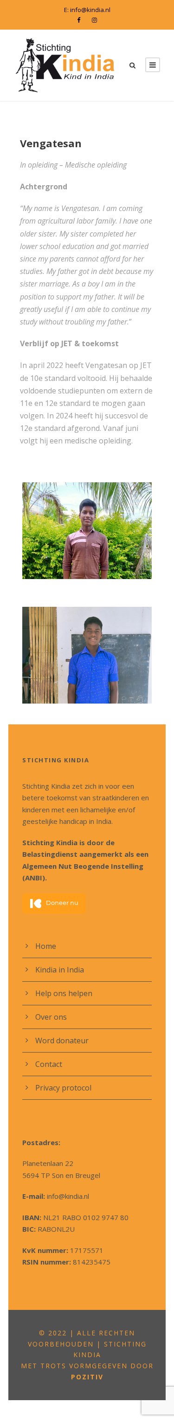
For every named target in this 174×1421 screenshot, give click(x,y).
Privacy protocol (63, 1088)
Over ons (51, 1017)
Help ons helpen (63, 993)
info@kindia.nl (90, 10)
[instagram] (94, 20)
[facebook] (78, 20)
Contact (48, 1064)
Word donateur (62, 1040)
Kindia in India (59, 970)
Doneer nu (62, 903)
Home (45, 946)
